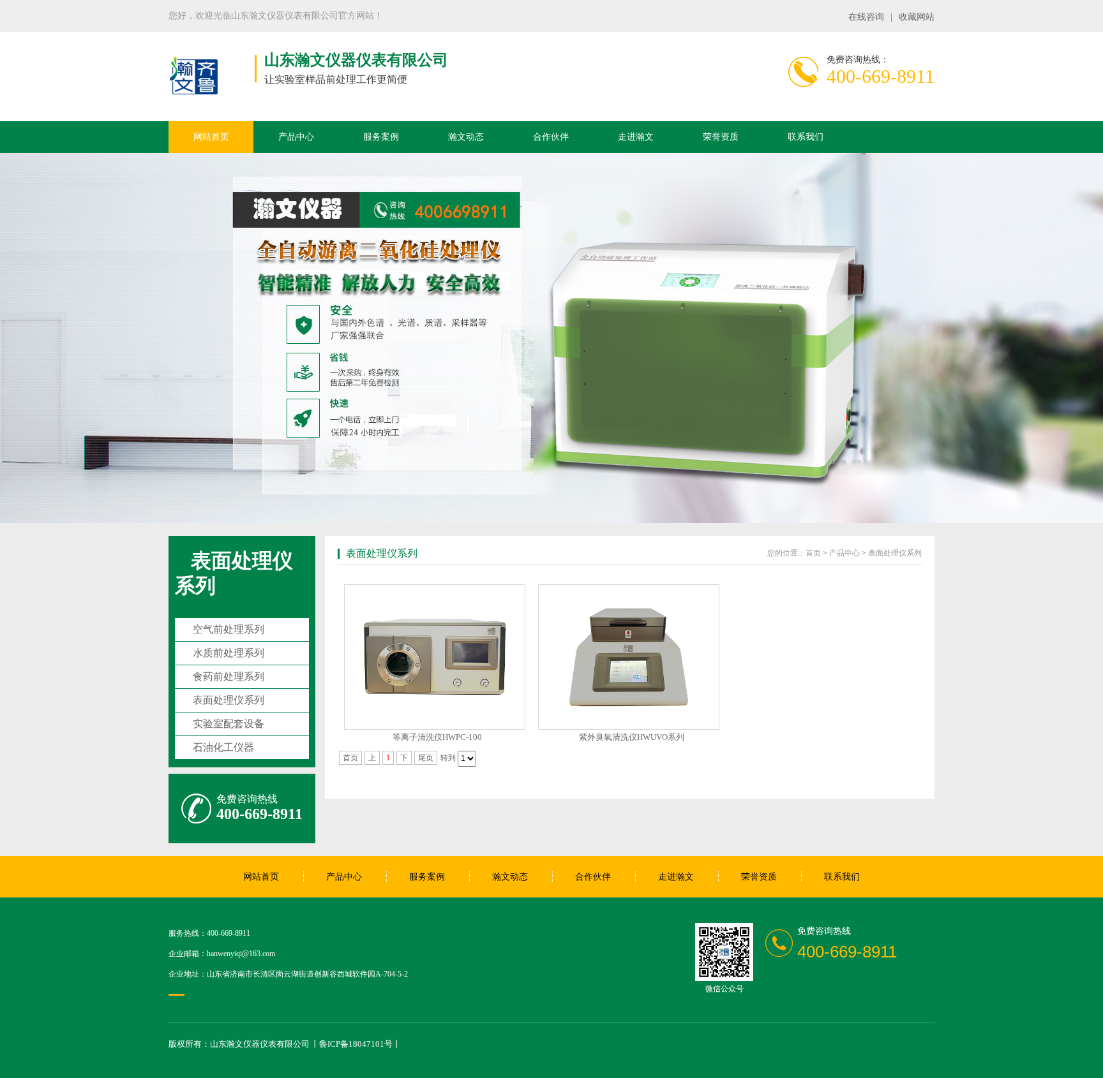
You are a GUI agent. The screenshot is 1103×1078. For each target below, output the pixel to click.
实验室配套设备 (228, 723)
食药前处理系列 (228, 676)
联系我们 (805, 137)
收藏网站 (916, 17)
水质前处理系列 (228, 652)
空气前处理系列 (228, 629)
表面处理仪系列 (228, 700)
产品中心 (296, 137)
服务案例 (381, 137)
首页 (813, 553)
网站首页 (211, 137)
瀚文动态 (466, 137)
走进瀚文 (636, 137)
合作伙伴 (551, 137)
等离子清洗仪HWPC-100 (437, 737)
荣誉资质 (721, 137)
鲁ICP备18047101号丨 (360, 1044)
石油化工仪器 (223, 747)
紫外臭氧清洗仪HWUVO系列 (631, 737)
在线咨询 (866, 17)
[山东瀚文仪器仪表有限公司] (194, 95)
